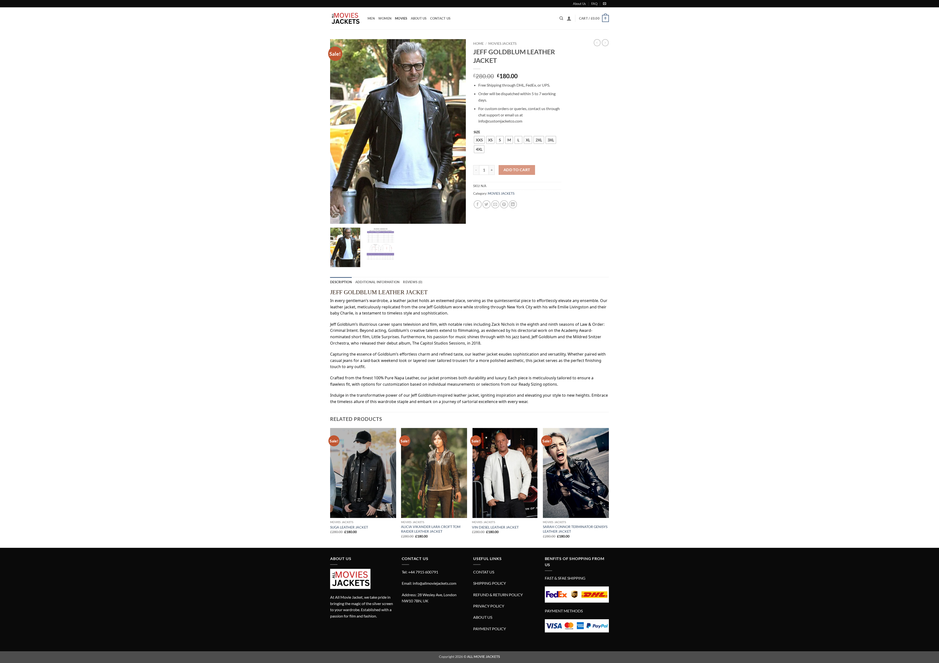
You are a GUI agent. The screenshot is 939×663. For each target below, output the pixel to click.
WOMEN (384, 18)
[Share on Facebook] (478, 204)
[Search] (561, 18)
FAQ (594, 4)
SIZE (477, 132)
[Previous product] (605, 42)
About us (419, 18)
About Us (579, 4)
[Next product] (597, 42)
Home (478, 43)
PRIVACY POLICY (488, 606)
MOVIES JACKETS (502, 43)
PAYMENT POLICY (489, 628)
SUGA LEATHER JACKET (349, 527)
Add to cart (516, 170)
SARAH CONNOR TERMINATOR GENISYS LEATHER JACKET (575, 529)
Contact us (440, 18)
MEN (371, 18)
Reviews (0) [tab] (412, 282)
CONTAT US (483, 572)
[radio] (479, 140)
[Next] (457, 131)
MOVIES (401, 18)
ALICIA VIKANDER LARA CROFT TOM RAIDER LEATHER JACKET (430, 529)
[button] (604, 3)
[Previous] (339, 131)
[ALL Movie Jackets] (345, 18)
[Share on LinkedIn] (513, 204)
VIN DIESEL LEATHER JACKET (495, 527)
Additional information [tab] (377, 282)
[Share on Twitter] (486, 204)
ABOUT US (482, 617)
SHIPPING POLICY (489, 583)
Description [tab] (341, 282)
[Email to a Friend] (495, 204)
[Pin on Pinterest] (504, 204)
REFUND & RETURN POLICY (498, 594)
